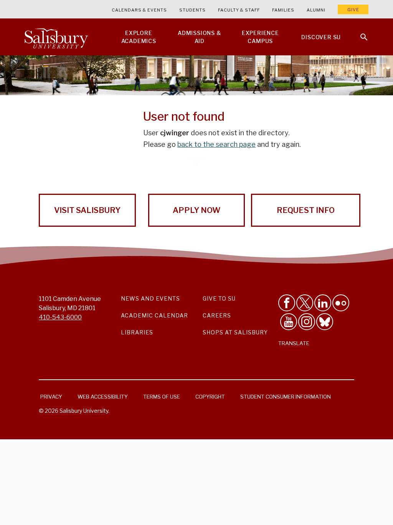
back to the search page (216, 144)
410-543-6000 (60, 317)
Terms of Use (161, 397)
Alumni (316, 10)
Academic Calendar (154, 315)
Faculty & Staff (239, 10)
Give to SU (219, 298)
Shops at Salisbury (235, 332)
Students (192, 10)
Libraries (137, 332)
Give (353, 9)
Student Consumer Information (285, 397)
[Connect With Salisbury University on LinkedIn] (322, 302)
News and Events (150, 298)
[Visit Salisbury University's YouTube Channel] (288, 321)
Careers (217, 315)
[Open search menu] (359, 32)
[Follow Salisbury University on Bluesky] (324, 321)
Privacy (51, 397)
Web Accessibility (103, 397)
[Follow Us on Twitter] (304, 302)
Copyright (210, 397)
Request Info (306, 210)
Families (283, 10)
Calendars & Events (139, 10)
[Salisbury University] (56, 36)
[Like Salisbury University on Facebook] (286, 302)
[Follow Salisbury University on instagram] (306, 321)
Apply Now (196, 210)
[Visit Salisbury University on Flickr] (340, 302)
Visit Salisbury (87, 210)
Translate (293, 343)
